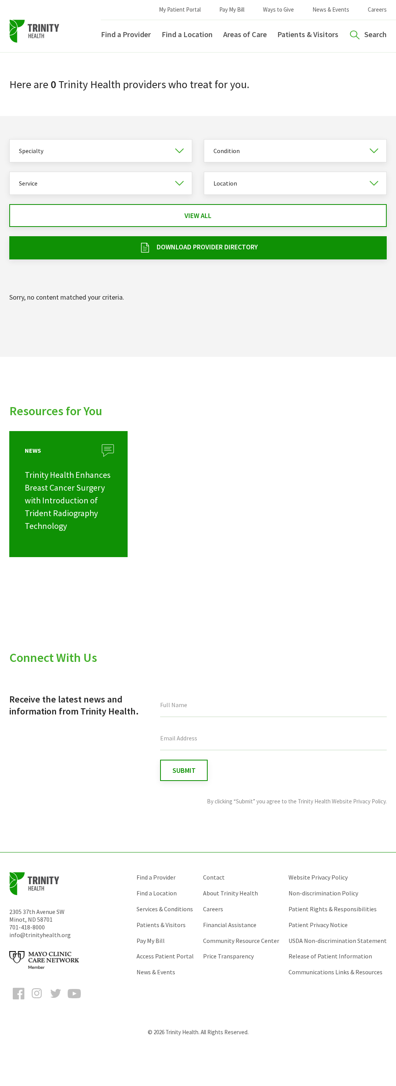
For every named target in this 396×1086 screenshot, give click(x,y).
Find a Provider (126, 34)
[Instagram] (37, 1000)
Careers (377, 9)
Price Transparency (228, 956)
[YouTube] (74, 1000)
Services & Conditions (165, 909)
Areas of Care (245, 34)
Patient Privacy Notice (318, 925)
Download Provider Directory (207, 246)
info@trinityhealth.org (40, 935)
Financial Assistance (229, 925)
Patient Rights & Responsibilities (332, 909)
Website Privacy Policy (318, 877)
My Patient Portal (180, 9)
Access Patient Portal (165, 956)
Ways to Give (278, 9)
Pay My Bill (231, 9)
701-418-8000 (27, 927)
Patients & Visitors (307, 34)
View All (198, 215)
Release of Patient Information (330, 956)
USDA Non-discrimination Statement (337, 940)
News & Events (330, 9)
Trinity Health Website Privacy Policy (342, 801)
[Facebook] (18, 1000)
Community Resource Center (241, 940)
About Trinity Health (230, 893)
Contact (214, 877)
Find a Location (187, 34)
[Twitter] (55, 1000)
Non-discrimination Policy (323, 893)
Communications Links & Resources (335, 972)
